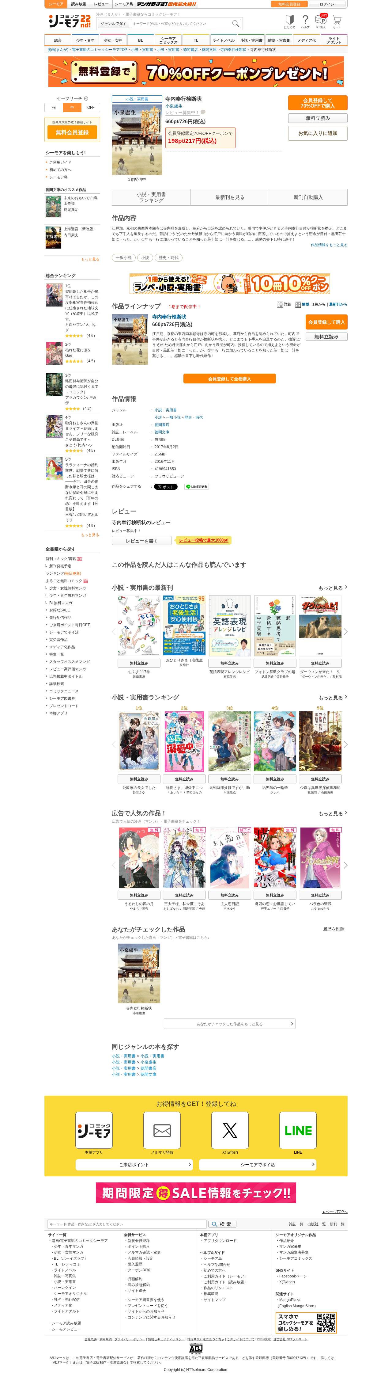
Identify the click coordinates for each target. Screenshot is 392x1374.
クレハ (275, 792)
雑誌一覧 (296, 1224)
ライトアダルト (334, 40)
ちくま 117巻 (139, 672)
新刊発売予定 (60, 566)
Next (343, 632)
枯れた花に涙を (78, 350)
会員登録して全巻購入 (229, 378)
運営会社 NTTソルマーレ (290, 1339)
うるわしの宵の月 (139, 904)
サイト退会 (137, 1290)
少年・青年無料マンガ (67, 595)
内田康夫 (71, 235)
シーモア (56, 4)
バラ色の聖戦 (320, 904)
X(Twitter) (287, 1282)
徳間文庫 (209, 50)
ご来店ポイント (134, 1164)
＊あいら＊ (175, 792)
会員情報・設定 (140, 1258)
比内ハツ (85, 445)
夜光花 (312, 792)
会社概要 (91, 1339)
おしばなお (171, 908)
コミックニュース (64, 691)
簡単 (305, 304)
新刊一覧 (337, 1224)
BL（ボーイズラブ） (71, 1258)
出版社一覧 (316, 1224)
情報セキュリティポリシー (166, 1339)
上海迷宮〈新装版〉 (80, 229)
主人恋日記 (230, 904)
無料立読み (139, 663)
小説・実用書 (251, 40)
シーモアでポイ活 (64, 632)
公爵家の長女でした (139, 788)
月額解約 (135, 1279)
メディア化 (306, 40)
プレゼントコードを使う (148, 1306)
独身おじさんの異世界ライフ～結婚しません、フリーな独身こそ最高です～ (81, 431)
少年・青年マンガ (68, 1246)
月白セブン (74, 324)
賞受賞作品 (58, 640)
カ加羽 (79, 514)
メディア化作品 (62, 647)
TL (196, 40)
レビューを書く (142, 540)
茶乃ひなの (194, 792)
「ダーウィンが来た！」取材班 (320, 676)
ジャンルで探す (113, 23)
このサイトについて (240, 1339)
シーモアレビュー (66, 1329)
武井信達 (268, 676)
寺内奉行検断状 (233, 50)
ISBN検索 (264, 1339)
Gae (68, 355)
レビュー (101, 4)
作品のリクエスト (218, 1288)
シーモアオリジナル (70, 1294)
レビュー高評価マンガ (67, 669)
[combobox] (186, 23)
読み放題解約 (139, 1285)
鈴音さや (139, 792)
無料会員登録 (289, 4)
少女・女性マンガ (68, 1252)
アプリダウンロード (220, 1241)
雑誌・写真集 (279, 40)
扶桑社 (184, 665)
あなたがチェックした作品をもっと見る (230, 1024)
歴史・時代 (169, 257)
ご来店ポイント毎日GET (69, 625)
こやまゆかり (320, 908)
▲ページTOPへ (335, 1212)
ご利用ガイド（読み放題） (226, 1282)
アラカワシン (76, 397)
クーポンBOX (139, 1270)
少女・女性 (113, 40)
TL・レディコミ (67, 1264)
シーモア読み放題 (66, 1323)
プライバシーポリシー (130, 1339)
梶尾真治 (71, 209)
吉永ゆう (230, 908)
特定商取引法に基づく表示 (205, 1339)
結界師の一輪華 (275, 788)
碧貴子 (284, 908)
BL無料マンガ (60, 603)
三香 (69, 514)
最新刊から (338, 304)
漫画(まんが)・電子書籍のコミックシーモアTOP (87, 50)
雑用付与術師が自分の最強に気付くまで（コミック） (81, 386)
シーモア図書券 (62, 698)
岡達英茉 (189, 908)
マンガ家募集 (290, 1246)
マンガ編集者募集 (294, 1252)
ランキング (63, 573)
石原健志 (230, 676)
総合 (58, 40)
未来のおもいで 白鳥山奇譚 (81, 201)
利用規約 (106, 1339)
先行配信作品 (60, 617)
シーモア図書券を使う (146, 1300)
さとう (70, 445)
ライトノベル (224, 40)
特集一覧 (56, 654)
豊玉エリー (268, 908)
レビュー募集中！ (182, 112)
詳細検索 (56, 684)
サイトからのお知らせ (146, 1311)
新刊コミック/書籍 (61, 559)
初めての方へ (60, 170)
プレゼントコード (64, 706)
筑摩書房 (139, 676)
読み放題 (78, 4)
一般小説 (124, 257)
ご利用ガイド (60, 162)
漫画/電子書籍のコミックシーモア (80, 1241)
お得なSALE (59, 610)
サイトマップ (215, 1300)
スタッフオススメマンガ (69, 662)
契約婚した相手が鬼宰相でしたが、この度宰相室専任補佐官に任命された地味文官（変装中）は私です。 (81, 305)
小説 (145, 257)
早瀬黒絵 (230, 792)
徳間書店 (190, 50)
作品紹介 (286, 1241)
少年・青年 (85, 40)
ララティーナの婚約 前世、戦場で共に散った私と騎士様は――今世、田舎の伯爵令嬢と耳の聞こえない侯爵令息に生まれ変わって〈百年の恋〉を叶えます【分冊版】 (82, 487)
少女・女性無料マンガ (67, 588)
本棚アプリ (58, 713)
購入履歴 (135, 1264)
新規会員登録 (139, 1241)
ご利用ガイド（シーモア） (226, 1276)
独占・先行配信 (67, 1299)
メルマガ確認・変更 (144, 1252)
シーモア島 (124, 4)
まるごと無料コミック (64, 581)
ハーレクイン (65, 1287)
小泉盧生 (174, 106)
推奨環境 (211, 1294)
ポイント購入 (139, 1246)
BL (140, 40)
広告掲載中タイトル (65, 676)
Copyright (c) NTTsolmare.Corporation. (196, 1370)
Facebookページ (293, 1276)
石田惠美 (327, 792)
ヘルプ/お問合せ (217, 1264)
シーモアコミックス (168, 40)
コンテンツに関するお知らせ (151, 1317)
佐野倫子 (283, 676)
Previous (116, 631)
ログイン (327, 4)
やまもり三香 (139, 908)
